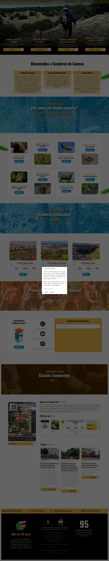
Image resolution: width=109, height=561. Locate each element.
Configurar (52, 292)
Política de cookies (47, 288)
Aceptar (46, 292)
